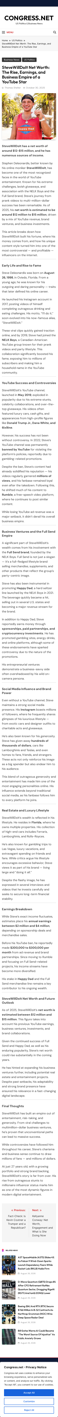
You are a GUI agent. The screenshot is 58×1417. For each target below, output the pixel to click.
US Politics (29, 59)
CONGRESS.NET (29, 18)
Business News (11, 59)
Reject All (29, 1410)
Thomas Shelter (13, 87)
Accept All (29, 1392)
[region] (29, 1389)
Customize (29, 1401)
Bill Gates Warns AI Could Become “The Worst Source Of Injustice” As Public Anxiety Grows (36, 1334)
